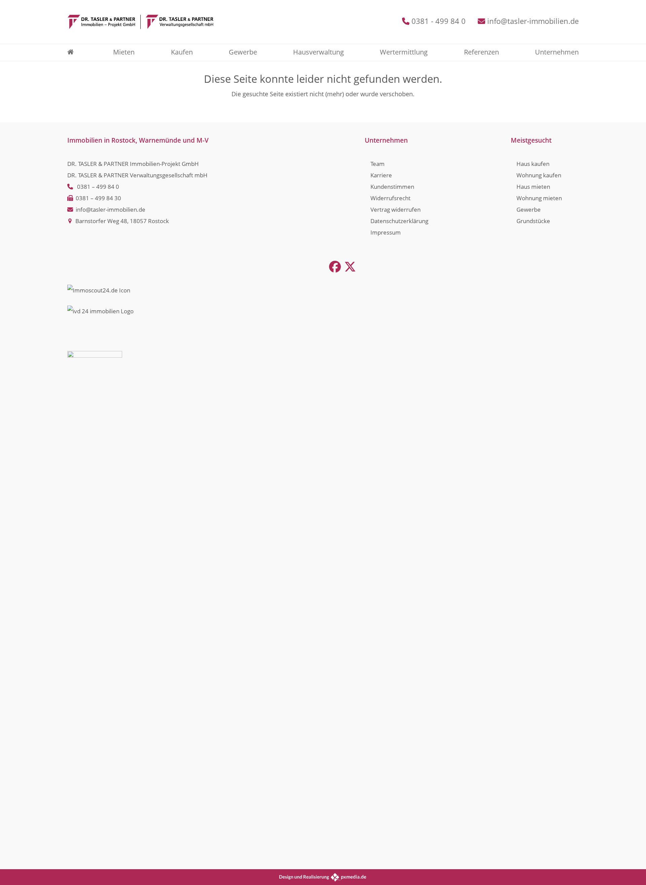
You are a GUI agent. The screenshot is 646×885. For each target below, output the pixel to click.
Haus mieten (533, 186)
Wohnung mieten (539, 198)
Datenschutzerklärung (399, 221)
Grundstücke (533, 221)
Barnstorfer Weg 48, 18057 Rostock (122, 221)
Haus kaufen (532, 164)
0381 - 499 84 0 (438, 21)
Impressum (385, 232)
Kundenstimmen (392, 186)
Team (377, 164)
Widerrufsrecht (390, 198)
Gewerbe (528, 209)
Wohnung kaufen (538, 175)
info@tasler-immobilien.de (533, 21)
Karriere (381, 175)
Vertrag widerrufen (395, 209)
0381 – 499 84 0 (98, 186)
